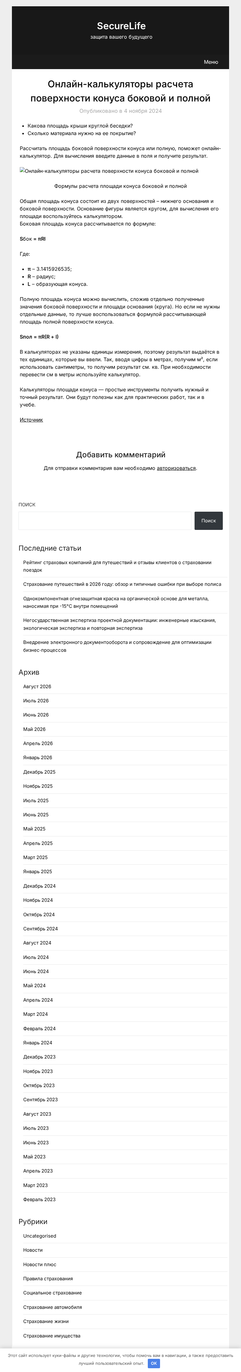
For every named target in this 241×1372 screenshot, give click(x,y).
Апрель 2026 (38, 743)
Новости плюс (39, 1264)
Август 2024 (37, 943)
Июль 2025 (36, 800)
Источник (31, 419)
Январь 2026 (37, 757)
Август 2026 (37, 686)
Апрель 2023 (38, 1171)
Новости (33, 1250)
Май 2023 (34, 1157)
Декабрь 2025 (39, 772)
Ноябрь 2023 (38, 1071)
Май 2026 (34, 729)
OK (154, 1363)
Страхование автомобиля (52, 1307)
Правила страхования (48, 1279)
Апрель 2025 (38, 843)
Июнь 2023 (36, 1143)
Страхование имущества (51, 1336)
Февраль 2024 (39, 1029)
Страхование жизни (46, 1321)
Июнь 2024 (36, 971)
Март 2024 (35, 1014)
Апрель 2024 (38, 1000)
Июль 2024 (36, 957)
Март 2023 (35, 1185)
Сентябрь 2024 (40, 929)
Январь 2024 (37, 1043)
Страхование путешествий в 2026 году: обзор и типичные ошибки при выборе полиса (122, 584)
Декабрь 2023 (39, 1057)
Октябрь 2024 (39, 914)
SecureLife (121, 25)
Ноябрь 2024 (38, 900)
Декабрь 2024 (39, 886)
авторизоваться (176, 468)
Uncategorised (39, 1236)
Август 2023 (37, 1114)
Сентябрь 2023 (40, 1099)
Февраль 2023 (39, 1199)
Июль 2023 (36, 1128)
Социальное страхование (52, 1293)
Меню (211, 62)
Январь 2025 (37, 871)
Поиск (27, 505)
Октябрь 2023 (39, 1085)
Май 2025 (34, 829)
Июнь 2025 (36, 815)
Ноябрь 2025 (38, 786)
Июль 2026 (36, 701)
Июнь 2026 (36, 715)
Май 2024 (34, 985)
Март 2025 (35, 857)
